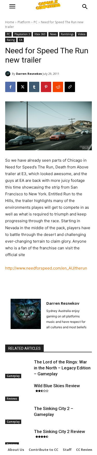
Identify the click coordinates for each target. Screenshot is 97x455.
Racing (11, 40)
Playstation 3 (22, 34)
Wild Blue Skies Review (57, 385)
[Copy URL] (70, 87)
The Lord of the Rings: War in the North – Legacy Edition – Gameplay (62, 367)
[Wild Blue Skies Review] (18, 392)
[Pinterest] (46, 87)
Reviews (12, 398)
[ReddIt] (58, 87)
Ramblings (67, 34)
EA (20, 40)
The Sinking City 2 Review (59, 431)
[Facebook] (10, 87)
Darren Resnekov (29, 74)
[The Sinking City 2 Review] (18, 438)
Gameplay (13, 376)
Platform (24, 22)
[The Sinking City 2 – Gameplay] (18, 415)
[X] (22, 87)
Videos (81, 34)
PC (36, 22)
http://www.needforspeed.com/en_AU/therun (46, 268)
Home (9, 22)
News (53, 34)
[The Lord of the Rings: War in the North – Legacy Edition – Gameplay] (18, 368)
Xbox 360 (40, 34)
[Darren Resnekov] (8, 73)
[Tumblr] (34, 87)
